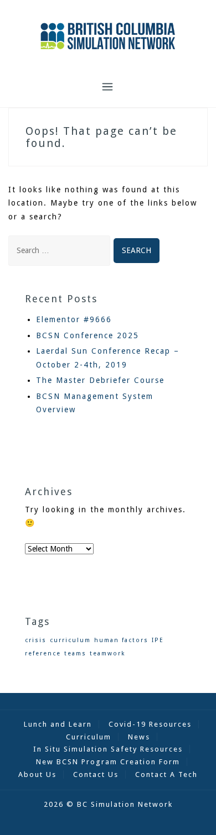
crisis (36, 640)
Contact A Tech (166, 774)
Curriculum (88, 737)
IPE (158, 640)
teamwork (107, 653)
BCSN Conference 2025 (87, 335)
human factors (121, 640)
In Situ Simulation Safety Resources (108, 749)
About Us (37, 774)
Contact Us (96, 774)
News (139, 737)
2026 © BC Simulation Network (108, 804)
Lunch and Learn (58, 724)
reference (43, 653)
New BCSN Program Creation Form (108, 762)
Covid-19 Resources (150, 724)
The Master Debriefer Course (100, 380)
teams (75, 653)
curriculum (70, 640)
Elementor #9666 (74, 319)
